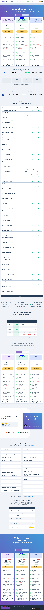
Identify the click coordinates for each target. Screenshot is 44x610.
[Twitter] (1, 605)
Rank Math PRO (19, 14)
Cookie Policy (18, 605)
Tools (30, 1)
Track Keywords (7, 37)
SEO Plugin (17, 1)
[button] (35, 425)
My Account (36, 1)
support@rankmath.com (30, 444)
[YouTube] (4, 605)
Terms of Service (12, 605)
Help (33, 1)
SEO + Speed (25, 14)
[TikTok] (8, 605)
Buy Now (7, 31)
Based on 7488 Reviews (5, 424)
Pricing (26, 1)
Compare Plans (34, 4)
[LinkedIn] (7, 605)
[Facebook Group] (2, 605)
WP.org (27, 81)
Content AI (22, 1)
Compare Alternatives (40, 4)
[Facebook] (5, 605)
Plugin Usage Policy (24, 605)
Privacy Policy (8, 402)
